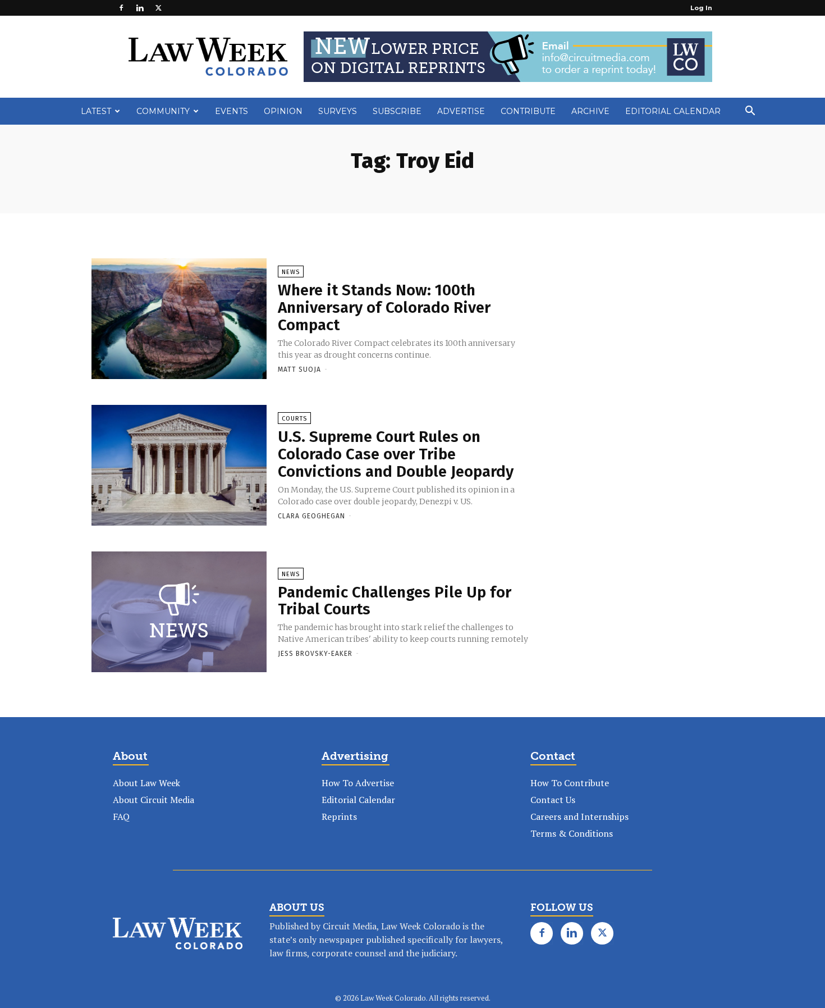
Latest (96, 111)
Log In (701, 8)
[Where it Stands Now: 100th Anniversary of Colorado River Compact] (179, 319)
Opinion (283, 111)
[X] (158, 8)
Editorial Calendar (673, 111)
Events (231, 111)
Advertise (461, 111)
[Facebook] (121, 8)
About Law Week (146, 783)
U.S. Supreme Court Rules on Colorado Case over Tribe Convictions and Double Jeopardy (396, 454)
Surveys (337, 111)
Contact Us (552, 799)
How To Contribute (569, 783)
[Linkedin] (139, 8)
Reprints (339, 816)
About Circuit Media (153, 799)
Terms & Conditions (571, 833)
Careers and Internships (579, 816)
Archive (590, 111)
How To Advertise (358, 783)
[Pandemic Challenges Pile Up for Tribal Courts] (179, 612)
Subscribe (397, 111)
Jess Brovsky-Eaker (315, 654)
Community (163, 111)
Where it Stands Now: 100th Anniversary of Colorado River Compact (384, 307)
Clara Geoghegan (311, 516)
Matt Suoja (299, 369)
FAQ (121, 816)
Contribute (528, 111)
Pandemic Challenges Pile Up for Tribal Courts (394, 601)
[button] (749, 112)
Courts (294, 418)
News (291, 272)
